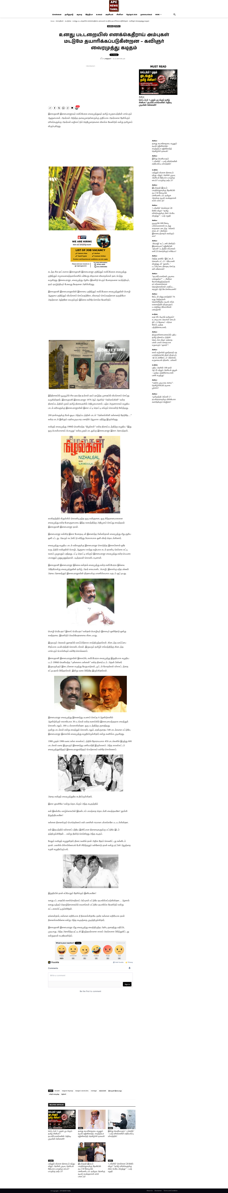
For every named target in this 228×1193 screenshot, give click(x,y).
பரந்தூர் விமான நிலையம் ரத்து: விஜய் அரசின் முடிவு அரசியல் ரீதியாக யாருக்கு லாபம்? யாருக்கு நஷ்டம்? (61, 1168)
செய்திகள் (59, 21)
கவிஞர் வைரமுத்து (54, 1094)
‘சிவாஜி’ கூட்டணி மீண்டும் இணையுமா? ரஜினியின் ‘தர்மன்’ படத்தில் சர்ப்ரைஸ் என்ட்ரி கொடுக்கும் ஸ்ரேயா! (164, 247)
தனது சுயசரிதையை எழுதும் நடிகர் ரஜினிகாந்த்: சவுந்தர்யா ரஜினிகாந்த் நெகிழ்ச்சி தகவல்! (91, 1133)
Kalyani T (108, 59)
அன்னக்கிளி (102, 1091)
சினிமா (117, 26)
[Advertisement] (90, 84)
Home (52, 21)
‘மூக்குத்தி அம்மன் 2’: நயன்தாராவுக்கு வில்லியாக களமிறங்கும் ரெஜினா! (164, 399)
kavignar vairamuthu (81, 1091)
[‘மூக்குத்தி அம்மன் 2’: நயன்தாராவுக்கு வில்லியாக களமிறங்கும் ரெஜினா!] (144, 399)
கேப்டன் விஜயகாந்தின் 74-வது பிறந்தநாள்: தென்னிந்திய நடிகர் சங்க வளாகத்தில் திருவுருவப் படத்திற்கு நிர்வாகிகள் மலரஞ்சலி (163, 303)
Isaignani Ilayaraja (67, 1091)
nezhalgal (94, 1091)
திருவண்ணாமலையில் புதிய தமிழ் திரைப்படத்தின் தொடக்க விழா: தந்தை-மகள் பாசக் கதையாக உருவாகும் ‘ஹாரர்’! (164, 340)
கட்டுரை (68, 21)
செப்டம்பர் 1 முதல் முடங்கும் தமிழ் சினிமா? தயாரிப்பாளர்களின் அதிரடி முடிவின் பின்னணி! (155, 102)
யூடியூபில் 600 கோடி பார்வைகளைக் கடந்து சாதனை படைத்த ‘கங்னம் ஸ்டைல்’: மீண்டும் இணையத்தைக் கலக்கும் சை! (163, 229)
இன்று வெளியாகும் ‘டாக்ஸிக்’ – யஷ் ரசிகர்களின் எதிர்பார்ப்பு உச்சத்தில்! (121, 1133)
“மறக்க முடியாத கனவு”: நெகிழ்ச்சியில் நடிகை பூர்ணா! (162, 385)
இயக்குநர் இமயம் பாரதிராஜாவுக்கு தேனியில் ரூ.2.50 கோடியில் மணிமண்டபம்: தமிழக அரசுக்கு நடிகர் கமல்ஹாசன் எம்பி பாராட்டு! (91, 1170)
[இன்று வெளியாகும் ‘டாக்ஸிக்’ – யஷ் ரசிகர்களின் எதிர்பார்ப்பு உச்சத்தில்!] (121, 1119)
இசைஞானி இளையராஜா (115, 1091)
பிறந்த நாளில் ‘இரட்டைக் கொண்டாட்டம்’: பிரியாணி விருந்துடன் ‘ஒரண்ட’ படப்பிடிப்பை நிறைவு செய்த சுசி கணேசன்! (163, 263)
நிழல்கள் (64, 1094)
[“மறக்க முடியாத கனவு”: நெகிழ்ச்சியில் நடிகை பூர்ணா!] (144, 385)
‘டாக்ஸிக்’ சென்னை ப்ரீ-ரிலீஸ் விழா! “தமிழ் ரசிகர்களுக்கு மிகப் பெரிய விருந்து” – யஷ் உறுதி (120, 1168)
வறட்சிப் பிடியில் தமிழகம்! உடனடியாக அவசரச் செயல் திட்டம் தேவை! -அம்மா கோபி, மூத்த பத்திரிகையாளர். (164, 322)
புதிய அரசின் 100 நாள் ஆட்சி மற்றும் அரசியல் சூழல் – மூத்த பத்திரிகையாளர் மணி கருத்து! (164, 371)
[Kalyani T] (101, 58)
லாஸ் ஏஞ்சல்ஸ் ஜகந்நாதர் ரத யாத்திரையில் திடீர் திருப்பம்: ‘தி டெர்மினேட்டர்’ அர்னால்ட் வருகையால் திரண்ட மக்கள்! (164, 356)
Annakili (57, 1091)
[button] (174, 14)
